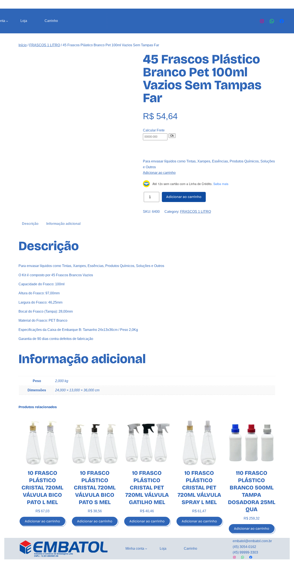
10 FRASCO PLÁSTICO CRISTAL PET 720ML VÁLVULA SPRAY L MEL (199, 487)
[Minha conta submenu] (7, 21)
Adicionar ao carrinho (159, 172)
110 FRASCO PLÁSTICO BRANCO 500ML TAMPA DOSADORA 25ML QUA (251, 491)
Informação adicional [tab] (63, 223)
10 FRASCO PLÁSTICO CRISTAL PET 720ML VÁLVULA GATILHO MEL (147, 487)
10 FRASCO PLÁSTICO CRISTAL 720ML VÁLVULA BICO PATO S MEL (95, 487)
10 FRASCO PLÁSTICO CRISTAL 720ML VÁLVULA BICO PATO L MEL (42, 487)
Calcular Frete (154, 130)
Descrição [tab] (30, 223)
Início (23, 45)
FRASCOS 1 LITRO (44, 45)
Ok (172, 135)
